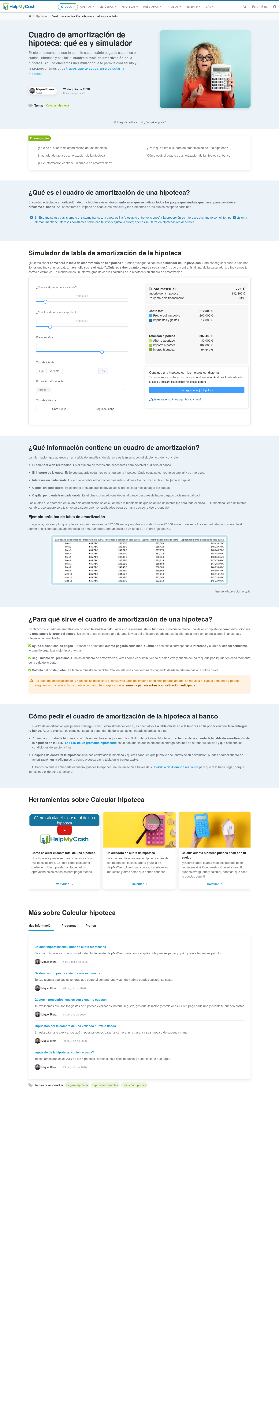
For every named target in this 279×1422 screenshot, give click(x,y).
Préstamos (151, 6)
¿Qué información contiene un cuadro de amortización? (75, 163)
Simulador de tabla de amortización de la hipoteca (71, 155)
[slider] (45, 301)
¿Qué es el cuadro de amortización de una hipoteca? (73, 148)
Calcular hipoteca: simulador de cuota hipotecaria (70, 947)
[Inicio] (19, 6)
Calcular (138, 884)
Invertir (192, 6)
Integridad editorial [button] (127, 122)
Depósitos (106, 6)
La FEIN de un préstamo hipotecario (91, 743)
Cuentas (86, 6)
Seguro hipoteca (77, 1085)
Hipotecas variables (105, 1085)
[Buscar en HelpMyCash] (245, 6)
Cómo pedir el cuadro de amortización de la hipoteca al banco (188, 155)
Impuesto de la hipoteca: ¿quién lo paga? (64, 1052)
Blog (264, 6)
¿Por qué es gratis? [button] (154, 122)
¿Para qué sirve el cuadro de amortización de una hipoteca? (187, 148)
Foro (255, 6)
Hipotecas (128, 6)
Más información (40, 925)
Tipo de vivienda (46, 400)
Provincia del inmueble (49, 381)
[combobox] (53, 390)
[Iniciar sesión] (274, 6)
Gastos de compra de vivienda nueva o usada (67, 973)
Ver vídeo (62, 884)
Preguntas (68, 925)
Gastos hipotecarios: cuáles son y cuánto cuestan (71, 999)
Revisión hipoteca (134, 1085)
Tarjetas (172, 6)
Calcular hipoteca (57, 105)
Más (208, 6)
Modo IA (70, 6)
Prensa (91, 925)
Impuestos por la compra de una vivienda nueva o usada (75, 1026)
